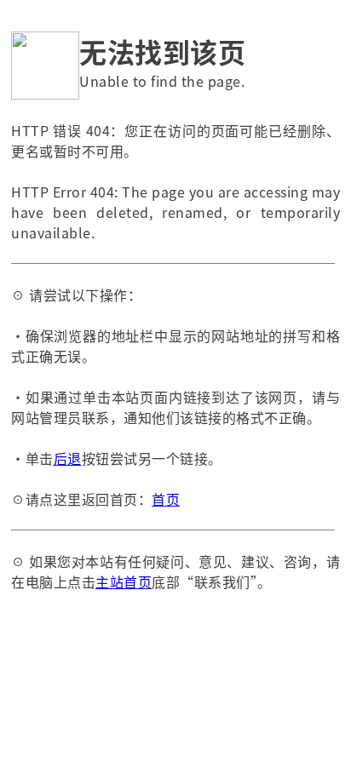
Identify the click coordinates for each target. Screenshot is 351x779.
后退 (68, 458)
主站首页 (123, 581)
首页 (166, 499)
